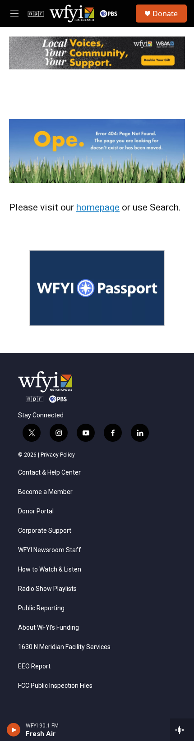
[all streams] (182, 729)
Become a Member (45, 492)
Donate (165, 13)
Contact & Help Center (49, 472)
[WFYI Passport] (97, 288)
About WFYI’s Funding (48, 627)
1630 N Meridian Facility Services (64, 647)
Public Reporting (41, 608)
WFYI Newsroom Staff (49, 550)
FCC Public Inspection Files (55, 685)
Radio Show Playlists (47, 588)
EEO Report (34, 666)
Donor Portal (36, 511)
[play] (13, 729)
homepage (98, 207)
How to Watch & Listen (49, 569)
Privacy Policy (58, 455)
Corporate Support (44, 530)
